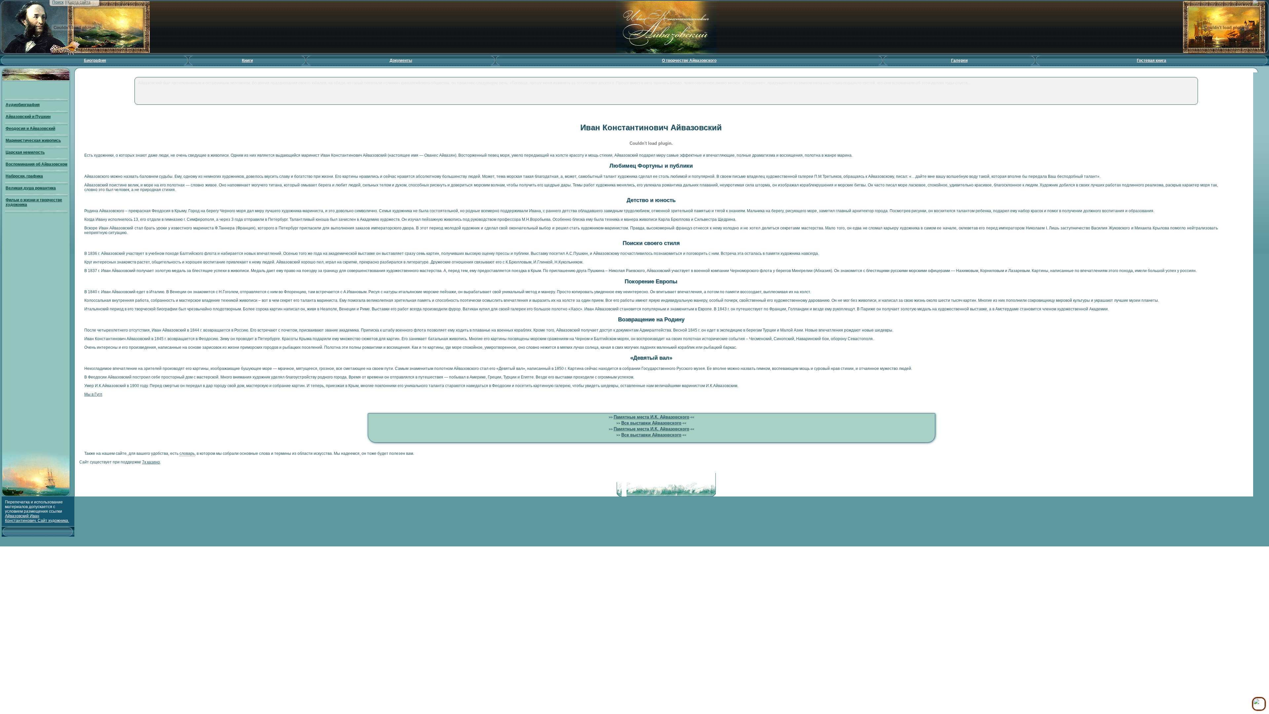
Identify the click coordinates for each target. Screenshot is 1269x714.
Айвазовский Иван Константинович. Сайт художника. (37, 518)
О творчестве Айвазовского (689, 60)
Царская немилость (25, 152)
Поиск (57, 2)
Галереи (959, 60)
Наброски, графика (24, 176)
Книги (247, 60)
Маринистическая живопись (33, 140)
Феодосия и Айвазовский (30, 128)
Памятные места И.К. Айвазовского (651, 417)
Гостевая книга (1151, 60)
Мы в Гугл (93, 394)
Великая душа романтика (31, 188)
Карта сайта (79, 2)
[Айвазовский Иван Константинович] (666, 53)
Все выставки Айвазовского (651, 422)
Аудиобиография (23, 104)
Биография (95, 60)
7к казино (151, 462)
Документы (401, 60)
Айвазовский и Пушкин (28, 116)
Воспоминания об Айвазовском (36, 164)
